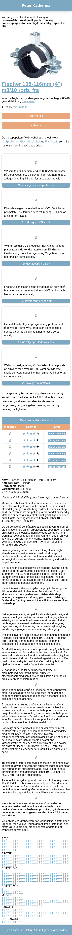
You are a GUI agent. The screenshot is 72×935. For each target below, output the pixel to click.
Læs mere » (36, 115)
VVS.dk (36, 141)
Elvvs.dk (25, 141)
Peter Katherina (36, 5)
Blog (29, 930)
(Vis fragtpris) (20, 106)
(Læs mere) (28, 101)
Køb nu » (36, 125)
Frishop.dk (51, 141)
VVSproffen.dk (10, 141)
